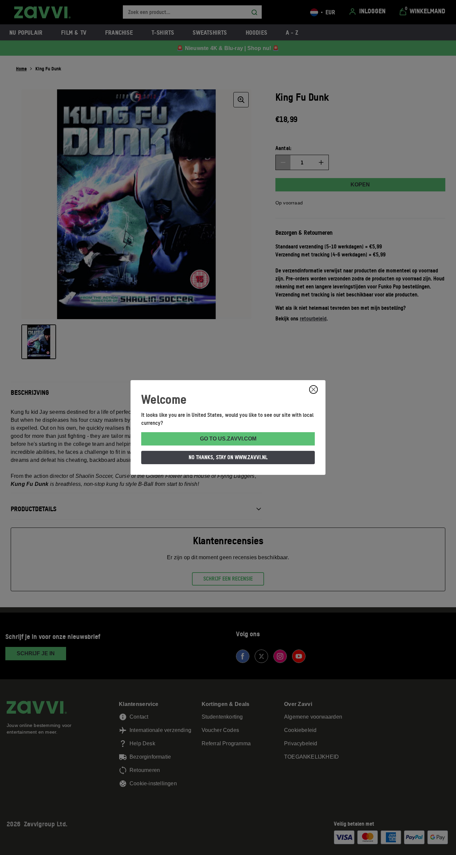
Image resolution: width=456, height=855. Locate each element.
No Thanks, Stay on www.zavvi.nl (228, 457)
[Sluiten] (313, 389)
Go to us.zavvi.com (228, 439)
